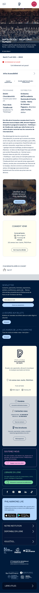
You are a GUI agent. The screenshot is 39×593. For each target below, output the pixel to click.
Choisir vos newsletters (18, 305)
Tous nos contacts (19, 422)
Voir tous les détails (19, 250)
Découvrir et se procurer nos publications (20, 482)
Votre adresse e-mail (9, 300)
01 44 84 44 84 (23, 416)
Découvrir (6, 322)
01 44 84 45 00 (24, 414)
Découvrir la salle (19, 202)
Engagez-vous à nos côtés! (17, 463)
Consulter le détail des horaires (19, 405)
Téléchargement (19, 438)
